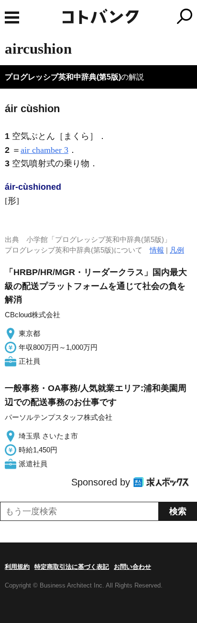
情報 (157, 250)
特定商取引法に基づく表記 (71, 566)
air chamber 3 (44, 150)
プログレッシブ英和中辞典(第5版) (63, 77)
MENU (12, 17)
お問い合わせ (132, 566)
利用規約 (17, 566)
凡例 (177, 250)
